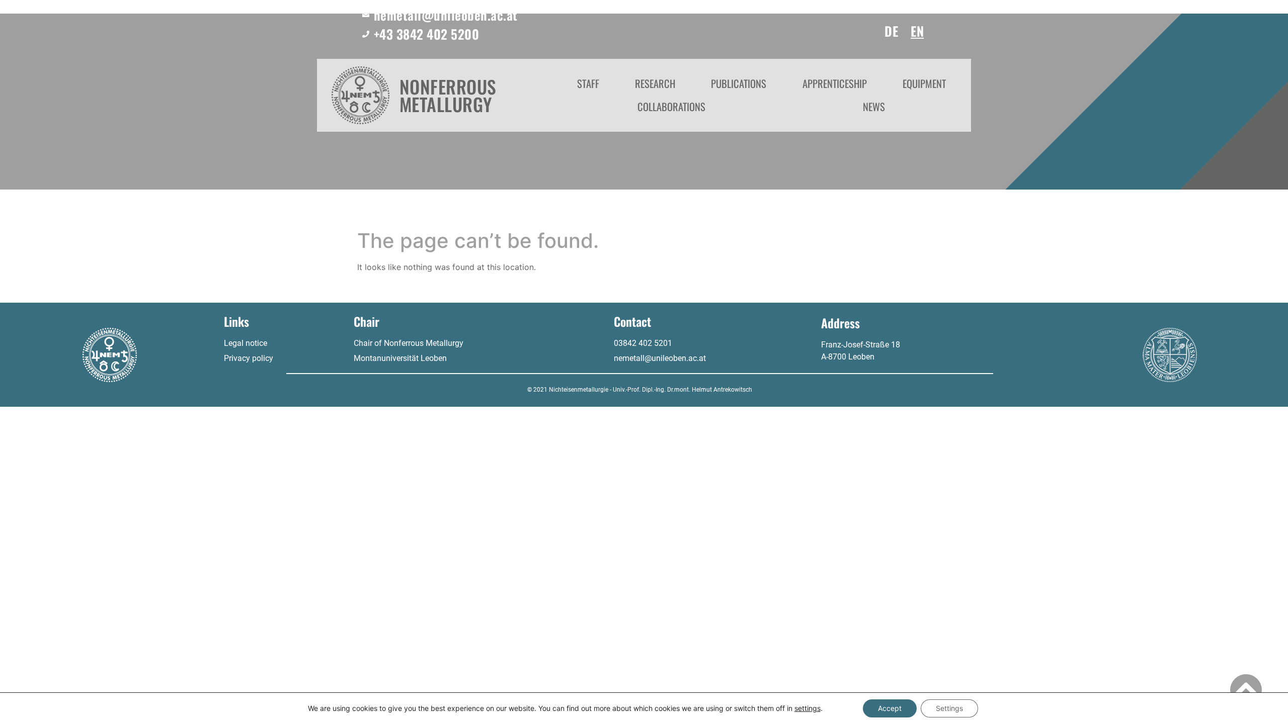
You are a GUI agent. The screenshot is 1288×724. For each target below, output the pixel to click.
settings (807, 708)
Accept (890, 708)
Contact (632, 321)
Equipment (924, 83)
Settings (949, 708)
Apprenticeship (834, 83)
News (874, 106)
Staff (588, 83)
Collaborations (671, 106)
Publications (738, 83)
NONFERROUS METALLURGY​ (448, 95)
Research (655, 83)
